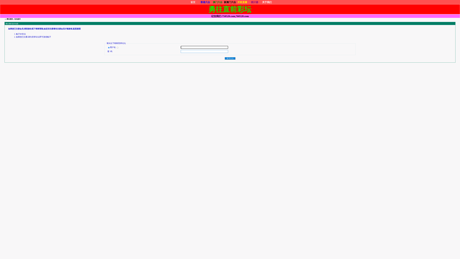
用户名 (113, 47)
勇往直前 (10, 19)
